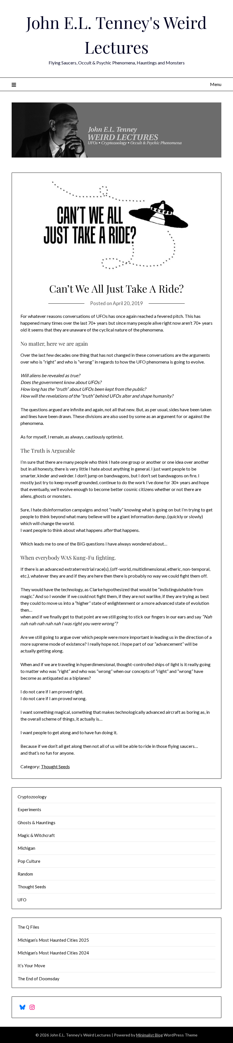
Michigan (26, 848)
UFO (22, 899)
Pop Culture (29, 861)
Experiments (29, 809)
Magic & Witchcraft (36, 835)
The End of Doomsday (38, 978)
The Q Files (28, 926)
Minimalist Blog (149, 1034)
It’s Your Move (31, 965)
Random (25, 873)
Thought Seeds (55, 766)
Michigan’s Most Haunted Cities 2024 (53, 952)
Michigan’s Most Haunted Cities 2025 (53, 940)
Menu (215, 84)
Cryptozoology (32, 796)
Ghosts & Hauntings (36, 822)
